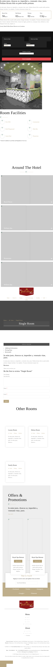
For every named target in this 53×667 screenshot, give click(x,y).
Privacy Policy (28, 631)
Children (28, 43)
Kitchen (20, 433)
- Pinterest (33, 593)
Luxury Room (12, 430)
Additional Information (11, 348)
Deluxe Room (35, 430)
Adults (5, 43)
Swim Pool (8, 136)
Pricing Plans (8, 350)
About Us (28, 619)
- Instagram (39, 589)
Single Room (26, 344)
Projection (35, 136)
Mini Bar (35, 129)
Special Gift (18, 561)
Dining (15, 433)
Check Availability (26, 59)
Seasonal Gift (37, 561)
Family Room (12, 465)
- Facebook (15, 589)
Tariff (28, 626)
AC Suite (11, 320)
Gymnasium (36, 122)
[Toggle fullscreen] (8, 662)
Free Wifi (8, 122)
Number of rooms (26, 51)
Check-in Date (7, 39)
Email (5, 394)
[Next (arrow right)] (4, 665)
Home (5, 320)
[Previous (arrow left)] (1, 665)
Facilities (28, 621)
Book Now (15, 420)
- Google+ (21, 593)
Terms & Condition (28, 633)
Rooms (28, 617)
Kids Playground (9, 129)
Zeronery (40, 654)
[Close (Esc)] (1, 662)
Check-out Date (34, 39)
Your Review (7, 376)
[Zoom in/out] (11, 662)
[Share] (4, 662)
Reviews (8, 352)
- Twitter (27, 589)
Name (5, 388)
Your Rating (6, 374)
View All (10, 514)
